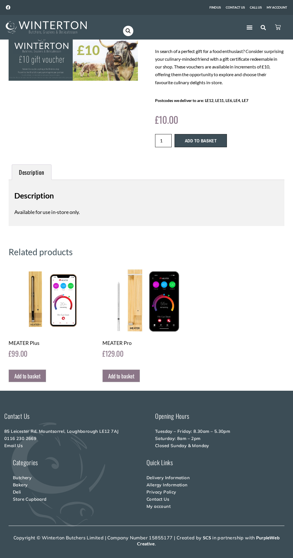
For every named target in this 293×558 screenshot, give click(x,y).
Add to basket (201, 140)
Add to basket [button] (27, 376)
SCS (207, 537)
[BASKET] (278, 27)
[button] (249, 27)
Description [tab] (31, 172)
